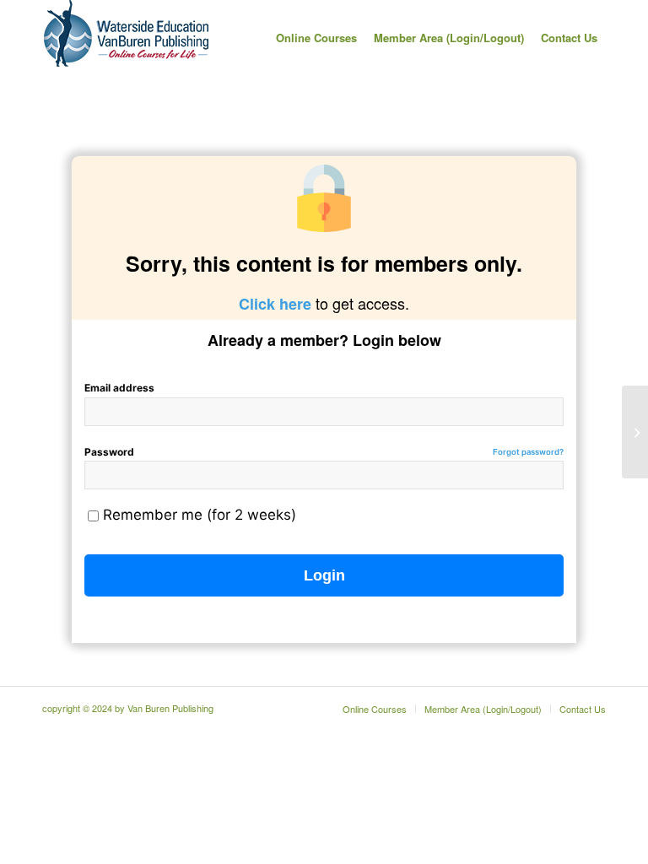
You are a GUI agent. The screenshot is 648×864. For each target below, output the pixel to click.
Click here (275, 304)
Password (324, 452)
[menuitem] (316, 38)
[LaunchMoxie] (635, 432)
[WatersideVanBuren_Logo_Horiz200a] (126, 38)
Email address (119, 387)
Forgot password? (528, 451)
